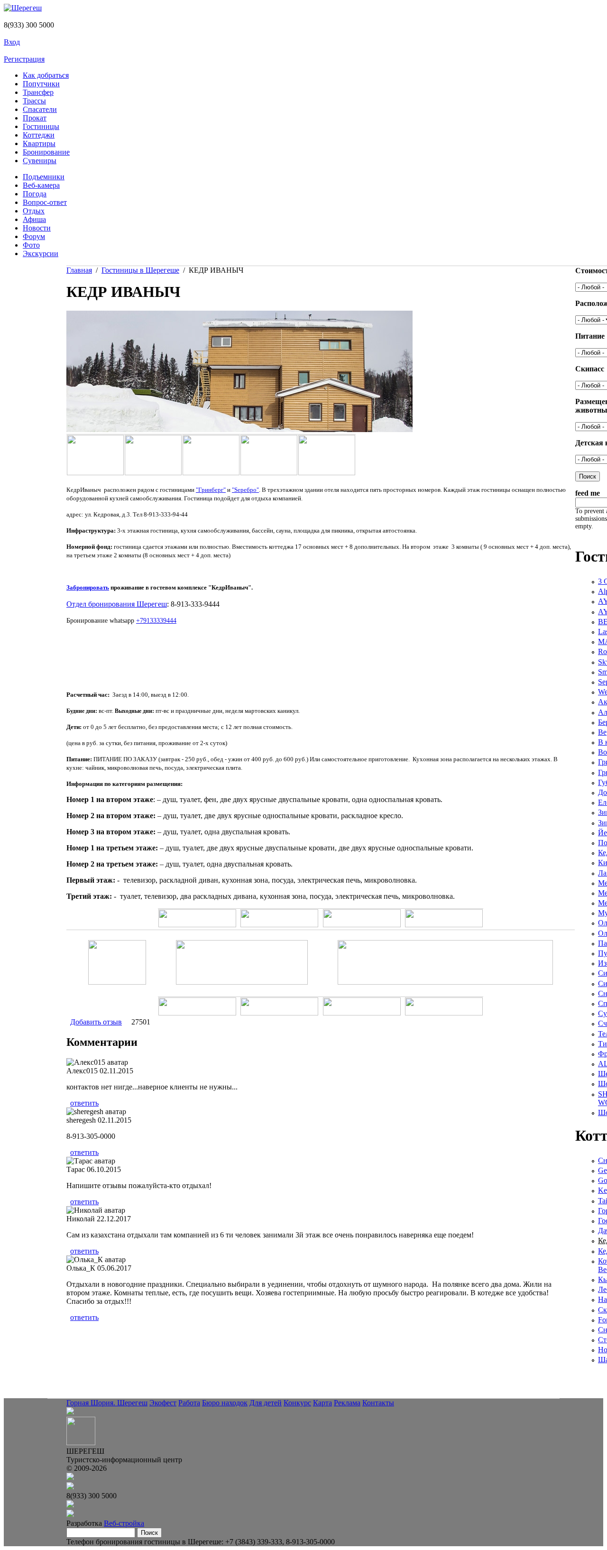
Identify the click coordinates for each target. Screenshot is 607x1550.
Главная (79, 270)
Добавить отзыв (96, 1022)
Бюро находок (225, 1403)
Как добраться (46, 75)
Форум (34, 236)
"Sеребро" (245, 489)
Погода (34, 194)
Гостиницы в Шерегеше (140, 270)
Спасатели (40, 109)
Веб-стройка (124, 1523)
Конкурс (297, 1403)
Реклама (347, 1403)
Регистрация (24, 59)
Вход (12, 42)
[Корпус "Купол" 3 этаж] (268, 473)
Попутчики (41, 84)
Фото (31, 245)
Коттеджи (39, 135)
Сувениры (39, 161)
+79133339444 (156, 620)
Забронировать (87, 587)
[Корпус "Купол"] (95, 473)
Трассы (34, 101)
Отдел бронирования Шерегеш (116, 604)
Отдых (34, 211)
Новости (37, 228)
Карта (322, 1403)
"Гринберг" (211, 489)
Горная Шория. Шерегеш (106, 1403)
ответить (84, 1103)
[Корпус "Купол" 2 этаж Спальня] (153, 473)
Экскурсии (40, 253)
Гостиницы (41, 126)
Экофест (162, 1403)
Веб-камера (41, 185)
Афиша (34, 219)
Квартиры (39, 143)
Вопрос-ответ (45, 202)
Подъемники (43, 177)
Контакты (378, 1403)
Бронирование (46, 152)
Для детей (265, 1403)
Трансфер (38, 92)
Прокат (34, 118)
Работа (189, 1403)
